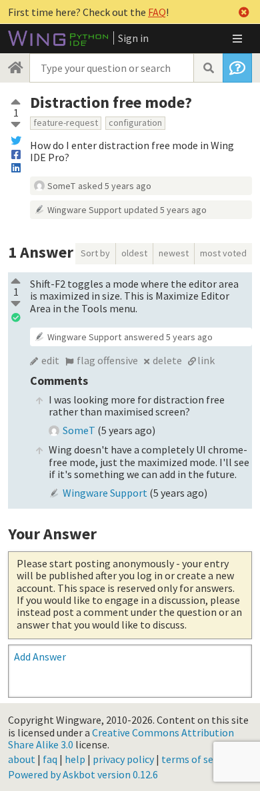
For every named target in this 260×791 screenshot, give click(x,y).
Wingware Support (84, 210)
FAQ (157, 12)
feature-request (65, 123)
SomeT (61, 186)
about (21, 759)
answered (168, 337)
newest (174, 253)
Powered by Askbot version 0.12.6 (83, 774)
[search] (208, 68)
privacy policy (123, 759)
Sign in (133, 38)
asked (114, 186)
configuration (135, 123)
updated (165, 210)
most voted (223, 253)
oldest (134, 253)
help (75, 759)
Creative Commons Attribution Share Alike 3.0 (121, 738)
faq (50, 759)
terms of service (198, 759)
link (206, 360)
